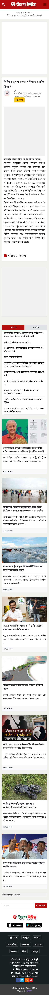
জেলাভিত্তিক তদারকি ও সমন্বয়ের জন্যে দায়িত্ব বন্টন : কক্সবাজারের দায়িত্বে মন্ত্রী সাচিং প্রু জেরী (23, 449)
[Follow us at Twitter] (22, 980)
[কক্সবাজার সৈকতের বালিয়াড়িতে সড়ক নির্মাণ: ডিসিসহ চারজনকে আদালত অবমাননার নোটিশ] (24, 490)
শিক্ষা (24, 951)
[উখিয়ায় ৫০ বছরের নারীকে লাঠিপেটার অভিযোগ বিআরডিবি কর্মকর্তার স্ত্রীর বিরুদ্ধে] (24, 728)
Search (41, 905)
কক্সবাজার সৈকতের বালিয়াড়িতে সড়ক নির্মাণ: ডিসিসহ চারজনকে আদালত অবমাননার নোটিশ (23, 509)
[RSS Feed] (27, 980)
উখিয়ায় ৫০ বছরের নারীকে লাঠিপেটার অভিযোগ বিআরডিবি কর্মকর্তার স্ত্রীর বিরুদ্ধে (23, 746)
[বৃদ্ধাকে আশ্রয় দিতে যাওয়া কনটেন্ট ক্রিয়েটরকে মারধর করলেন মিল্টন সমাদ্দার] (24, 609)
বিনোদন (14, 951)
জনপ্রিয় (36, 327)
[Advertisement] (24, 47)
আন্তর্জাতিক (12, 944)
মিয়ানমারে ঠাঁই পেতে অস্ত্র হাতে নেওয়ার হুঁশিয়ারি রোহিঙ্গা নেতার (23, 865)
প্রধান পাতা (13, 938)
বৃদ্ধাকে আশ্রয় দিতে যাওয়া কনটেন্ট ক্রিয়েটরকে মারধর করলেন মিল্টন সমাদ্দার (23, 627)
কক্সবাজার (26, 12)
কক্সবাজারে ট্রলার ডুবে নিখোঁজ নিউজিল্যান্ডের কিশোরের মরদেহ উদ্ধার (22, 568)
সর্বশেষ (13, 327)
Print (20, 100)
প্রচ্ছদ (18, 12)
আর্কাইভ (26, 938)
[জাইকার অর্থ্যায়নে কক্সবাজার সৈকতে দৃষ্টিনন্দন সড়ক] (24, 668)
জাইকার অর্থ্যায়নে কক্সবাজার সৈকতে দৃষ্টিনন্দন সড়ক (23, 687)
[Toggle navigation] (45, 4)
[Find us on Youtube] (31, 980)
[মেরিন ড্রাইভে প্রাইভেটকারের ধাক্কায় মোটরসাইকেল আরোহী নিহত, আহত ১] (24, 787)
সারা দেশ (38, 944)
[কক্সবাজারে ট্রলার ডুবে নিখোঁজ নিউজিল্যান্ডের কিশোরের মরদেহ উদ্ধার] (24, 550)
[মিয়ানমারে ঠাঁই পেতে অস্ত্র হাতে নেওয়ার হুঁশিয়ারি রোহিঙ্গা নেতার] (24, 846)
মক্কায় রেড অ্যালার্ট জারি (13, 357)
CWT (29, 991)
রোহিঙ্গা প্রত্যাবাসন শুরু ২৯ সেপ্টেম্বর (17, 342)
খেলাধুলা (35, 951)
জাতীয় (37, 938)
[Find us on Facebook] (18, 980)
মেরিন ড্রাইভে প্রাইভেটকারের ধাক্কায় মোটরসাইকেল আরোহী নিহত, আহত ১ (19, 805)
